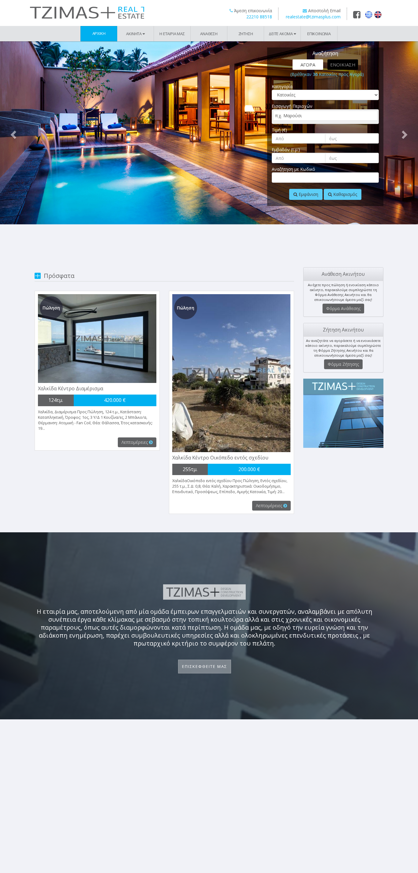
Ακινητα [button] (134, 33)
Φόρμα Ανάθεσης (343, 308)
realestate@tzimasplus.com (313, 17)
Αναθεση (209, 33)
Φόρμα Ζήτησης (343, 364)
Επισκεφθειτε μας (204, 666)
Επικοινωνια (319, 33)
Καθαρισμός (344, 194)
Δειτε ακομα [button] (281, 33)
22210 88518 (259, 17)
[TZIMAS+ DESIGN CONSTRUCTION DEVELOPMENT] (343, 413)
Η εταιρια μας (172, 33)
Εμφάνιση (307, 194)
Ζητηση (245, 33)
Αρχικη (99, 33)
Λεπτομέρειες (135, 442)
